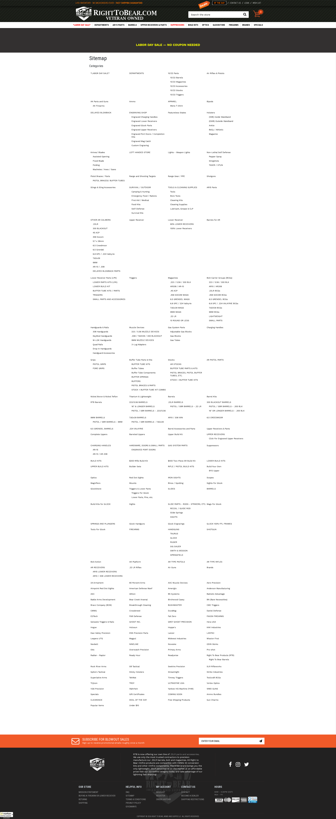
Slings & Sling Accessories (103, 187)
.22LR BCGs (214, 291)
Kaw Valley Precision (100, 633)
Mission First (213, 638)
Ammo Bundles (214, 694)
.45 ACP (173, 291)
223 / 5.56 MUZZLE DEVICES (145, 331)
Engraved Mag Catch (141, 141)
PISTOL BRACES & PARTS (144, 385)
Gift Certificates (136, 694)
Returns (83, 799)
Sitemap (130, 795)
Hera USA (211, 622)
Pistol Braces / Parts (100, 176)
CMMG (94, 611)
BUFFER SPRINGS (140, 377)
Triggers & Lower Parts (140, 489)
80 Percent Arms (137, 583)
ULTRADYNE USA (176, 683)
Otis (92, 650)
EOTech (94, 616)
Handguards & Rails (100, 327)
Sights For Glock (214, 483)
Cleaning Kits (176, 200)
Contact (185, 792)
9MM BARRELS (98, 417)
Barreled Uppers (137, 434)
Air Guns (172, 567)
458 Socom (98, 237)
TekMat (132, 677)
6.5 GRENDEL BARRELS (102, 429)
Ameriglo (172, 588)
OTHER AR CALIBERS (101, 220)
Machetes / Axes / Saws (104, 169)
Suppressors (177, 25)
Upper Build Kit (175, 434)
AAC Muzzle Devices (178, 583)
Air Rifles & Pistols (215, 73)
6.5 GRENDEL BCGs (218, 299)
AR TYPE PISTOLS (176, 562)
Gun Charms (212, 700)
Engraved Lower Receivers (144, 121)
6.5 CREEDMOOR (215, 417)
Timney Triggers (175, 677)
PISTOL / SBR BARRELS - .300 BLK (226, 406)
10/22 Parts (173, 73)
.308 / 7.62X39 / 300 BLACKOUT (147, 336)
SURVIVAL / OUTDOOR (140, 187)
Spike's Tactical (98, 672)
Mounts (132, 483)
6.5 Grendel (98, 250)
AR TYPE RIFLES (214, 562)
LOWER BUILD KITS (216, 461)
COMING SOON (175, 694)
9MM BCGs (214, 312)
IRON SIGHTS (174, 477)
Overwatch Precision (139, 650)
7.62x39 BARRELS (137, 417)
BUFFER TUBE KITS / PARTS (106, 291)
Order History (163, 799)
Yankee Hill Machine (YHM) (180, 689)
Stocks (171, 360)
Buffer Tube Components (144, 373)
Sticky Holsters (136, 672)
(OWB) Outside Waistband (221, 121)
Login (246, 3)
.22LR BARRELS (175, 402)
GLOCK (173, 538)
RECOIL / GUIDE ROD (180, 508)
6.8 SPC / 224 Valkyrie (180, 303)
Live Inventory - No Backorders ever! (108, 3)
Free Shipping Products (179, 700)
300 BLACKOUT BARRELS (219, 402)
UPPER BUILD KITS (100, 466)
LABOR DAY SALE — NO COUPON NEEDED (168, 45)
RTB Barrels (96, 402)
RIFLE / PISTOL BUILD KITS (181, 466)
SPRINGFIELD (176, 555)
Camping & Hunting (140, 192)
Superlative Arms (99, 677)
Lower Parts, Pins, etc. (142, 497)
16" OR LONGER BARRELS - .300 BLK (227, 411)
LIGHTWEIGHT (215, 316)
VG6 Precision (97, 689)
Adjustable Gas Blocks (181, 331)
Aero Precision (213, 583)
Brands (246, 25)
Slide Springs (176, 512)
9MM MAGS (175, 312)
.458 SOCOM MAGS (179, 295)
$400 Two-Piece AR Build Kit (181, 461)
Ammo (132, 101)
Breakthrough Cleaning (140, 605)
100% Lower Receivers (181, 228)
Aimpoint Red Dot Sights (102, 588)
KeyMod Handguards (102, 336)
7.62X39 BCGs (215, 308)
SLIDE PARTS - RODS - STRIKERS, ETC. (187, 504)
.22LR (95, 224)
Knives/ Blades (98, 152)
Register (160, 795)
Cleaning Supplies (178, 204)
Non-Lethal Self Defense (219, 152)
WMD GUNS (212, 689)
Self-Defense (138, 209)
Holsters (211, 112)
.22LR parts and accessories (184, 754)
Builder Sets (135, 466)
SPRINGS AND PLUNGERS (103, 524)
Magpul (132, 638)
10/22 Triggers (177, 95)
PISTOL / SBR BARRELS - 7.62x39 (148, 422)
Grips (93, 360)
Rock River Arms (98, 666)
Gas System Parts (176, 327)
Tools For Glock (98, 529)
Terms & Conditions (136, 799)
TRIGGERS (98, 295)
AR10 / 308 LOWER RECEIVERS (108, 576)
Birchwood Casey (176, 599)
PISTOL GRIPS (99, 364)
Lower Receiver (175, 220)
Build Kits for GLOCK (101, 504)
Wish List (257, 3)
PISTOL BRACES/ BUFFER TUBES (109, 180)
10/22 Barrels (176, 77)
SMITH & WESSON (179, 550)
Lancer (171, 633)
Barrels (132, 25)
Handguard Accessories (104, 353)
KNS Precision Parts (138, 633)
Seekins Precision (176, 666)
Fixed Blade (98, 161)
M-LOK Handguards (102, 340)
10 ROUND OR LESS (179, 320)
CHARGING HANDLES (101, 445)
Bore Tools (175, 196)
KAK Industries (214, 627)
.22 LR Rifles (135, 567)
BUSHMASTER (175, 605)
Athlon (132, 594)
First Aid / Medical (140, 200)
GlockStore (219, 25)
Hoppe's (172, 627)
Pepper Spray (215, 156)
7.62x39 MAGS (177, 308)
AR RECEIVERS (98, 567)
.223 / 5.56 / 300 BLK (180, 282)
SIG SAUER (175, 546)
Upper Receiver (136, 220)
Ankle (211, 125)
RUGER (173, 542)
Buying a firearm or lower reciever (97, 795)
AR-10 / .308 (98, 267)
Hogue (94, 627)
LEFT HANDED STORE (139, 152)
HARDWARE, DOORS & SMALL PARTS (147, 445)
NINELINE (133, 644)
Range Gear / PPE (176, 176)
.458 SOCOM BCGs (218, 295)
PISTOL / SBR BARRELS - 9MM (107, 422)
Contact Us (235, 3)
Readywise (173, 655)
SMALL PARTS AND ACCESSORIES (109, 299)
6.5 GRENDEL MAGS (180, 299)
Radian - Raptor (98, 655)
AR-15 (95, 450)
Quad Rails (98, 344)
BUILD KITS (193, 25)
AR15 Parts (118, 25)
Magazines (173, 278)
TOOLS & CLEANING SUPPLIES (182, 187)
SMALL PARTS (215, 320)
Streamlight (173, 672)
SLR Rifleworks (214, 666)
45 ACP (96, 232)
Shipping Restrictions (192, 799)
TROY (131, 683)
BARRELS (211, 489)
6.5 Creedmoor (100, 245)
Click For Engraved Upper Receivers (226, 438)
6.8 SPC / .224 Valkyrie (104, 254)
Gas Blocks (175, 336)
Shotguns (211, 176)
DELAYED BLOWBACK (101, 112)
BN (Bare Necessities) (217, 599)
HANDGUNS (173, 529)
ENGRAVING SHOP (138, 112)
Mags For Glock (214, 504)
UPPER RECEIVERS (216, 434)
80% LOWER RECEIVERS (182, 224)
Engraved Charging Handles (145, 117)
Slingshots (214, 161)
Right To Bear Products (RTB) (220, 655)
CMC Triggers (213, 605)
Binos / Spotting (175, 483)
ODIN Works (212, 644)
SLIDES (171, 489)
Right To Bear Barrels (219, 659)
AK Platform (135, 562)
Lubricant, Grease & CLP (181, 209)
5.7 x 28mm (98, 241)
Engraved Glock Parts (142, 125)
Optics (205, 25)
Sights (132, 504)
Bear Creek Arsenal (138, 599)
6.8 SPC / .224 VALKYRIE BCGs (223, 303)
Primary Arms (174, 650)
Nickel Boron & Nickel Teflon (104, 396)
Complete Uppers (99, 434)
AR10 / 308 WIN (175, 417)
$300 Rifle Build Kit (138, 461)
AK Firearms (98, 106)
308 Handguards (100, 331)
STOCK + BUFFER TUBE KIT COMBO (149, 390)
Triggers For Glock (140, 493)
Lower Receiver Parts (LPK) (104, 278)
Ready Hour (134, 655)
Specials (258, 25)
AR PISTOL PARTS (215, 360)
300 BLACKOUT (100, 228)
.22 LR (173, 316)
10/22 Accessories (178, 86)
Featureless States (177, 112)
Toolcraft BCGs (214, 677)
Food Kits (136, 204)
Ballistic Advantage (216, 594)
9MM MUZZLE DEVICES (143, 340)
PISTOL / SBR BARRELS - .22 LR (185, 406)
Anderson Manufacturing (218, 588)
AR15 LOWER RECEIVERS (105, 571)
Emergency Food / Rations (144, 196)
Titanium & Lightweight (140, 396)
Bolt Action (96, 562)
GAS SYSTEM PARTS (178, 445)
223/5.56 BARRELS (138, 402)
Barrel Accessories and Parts (181, 429)
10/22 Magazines (178, 82)
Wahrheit (133, 689)
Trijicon (94, 683)
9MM (95, 262)
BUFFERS (136, 381)
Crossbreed (134, 611)
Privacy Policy (133, 803)
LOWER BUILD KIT (101, 286)
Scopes (210, 477)
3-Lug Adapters (139, 344)
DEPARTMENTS (101, 25)
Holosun (133, 627)
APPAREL (172, 101)
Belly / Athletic (216, 130)
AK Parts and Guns (99, 101)
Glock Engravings (176, 524)
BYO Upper (214, 470)
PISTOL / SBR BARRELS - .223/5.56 (149, 411)
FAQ (127, 792)
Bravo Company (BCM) (101, 605)
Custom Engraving (140, 145)
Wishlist (160, 792)
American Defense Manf (140, 588)
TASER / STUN (216, 165)
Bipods (210, 101)
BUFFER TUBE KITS (141, 364)
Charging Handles (215, 327)
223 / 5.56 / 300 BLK (219, 282)
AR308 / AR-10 (177, 286)
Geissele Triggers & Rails (102, 622)
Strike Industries (215, 672)
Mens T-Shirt (176, 106)
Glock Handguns (137, 524)
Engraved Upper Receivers (144, 130)
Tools (172, 192)
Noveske (172, 644)
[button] (6, 815)
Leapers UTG (97, 638)
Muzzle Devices (136, 327)
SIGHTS (173, 517)
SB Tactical (134, 666)
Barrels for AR (213, 220)
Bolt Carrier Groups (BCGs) (219, 278)
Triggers (133, 278)
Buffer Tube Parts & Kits (140, 360)
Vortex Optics (213, 683)
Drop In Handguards (102, 349)
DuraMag (172, 611)
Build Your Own (214, 466)
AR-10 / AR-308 (100, 454)
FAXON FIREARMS (215, 616)
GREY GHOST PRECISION (180, 622)
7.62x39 (96, 258)
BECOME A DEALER (190, 795)
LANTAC (210, 633)
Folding (96, 165)
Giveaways (131, 806)
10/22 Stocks (176, 90)
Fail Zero (172, 616)
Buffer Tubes (138, 368)
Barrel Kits (212, 396)
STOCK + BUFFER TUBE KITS (184, 380)
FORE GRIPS (98, 368)
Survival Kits (137, 213)
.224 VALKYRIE (136, 429)
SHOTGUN (211, 529)
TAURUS (174, 533)
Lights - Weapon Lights (179, 152)
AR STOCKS (175, 364)
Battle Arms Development (103, 599)
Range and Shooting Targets (142, 176)
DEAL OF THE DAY (138, 700)
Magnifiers (95, 483)
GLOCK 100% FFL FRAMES (219, 524)
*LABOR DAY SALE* (82, 25)
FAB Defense (135, 616)
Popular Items (97, 705)
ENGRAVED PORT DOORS (144, 450)
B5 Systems (173, 594)
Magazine (213, 134)
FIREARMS (233, 25)
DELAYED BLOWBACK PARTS (106, 271)
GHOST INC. (135, 622)
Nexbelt (94, 644)
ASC (92, 594)
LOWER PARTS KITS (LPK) (105, 282)
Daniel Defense (214, 611)
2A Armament (97, 583)
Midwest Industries (177, 638)
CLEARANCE (96, 700)
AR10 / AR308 (215, 286)
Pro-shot (211, 650)
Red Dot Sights (136, 477)
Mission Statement (88, 792)
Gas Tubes (175, 340)
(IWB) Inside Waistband (220, 117)
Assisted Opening (101, 156)
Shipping (83, 803)
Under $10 (134, 705)
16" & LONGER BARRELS (143, 406)
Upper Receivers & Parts (154, 25)
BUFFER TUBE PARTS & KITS (184, 368)
